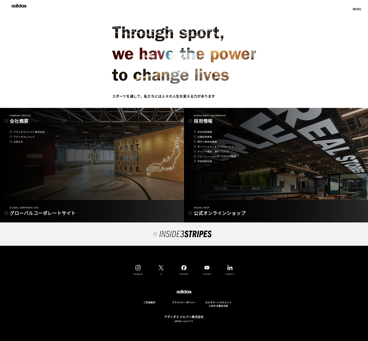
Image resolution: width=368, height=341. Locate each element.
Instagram (137, 274)
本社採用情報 (205, 132)
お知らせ (18, 141)
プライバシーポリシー (184, 302)
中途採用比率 (205, 161)
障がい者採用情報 (207, 141)
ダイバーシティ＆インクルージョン (217, 146)
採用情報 (203, 120)
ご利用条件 (149, 302)
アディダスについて (24, 136)
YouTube (207, 274)
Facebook (184, 274)
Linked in (230, 274)
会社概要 (19, 120)
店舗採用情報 (205, 136)
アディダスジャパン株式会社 (29, 132)
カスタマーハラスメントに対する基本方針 (218, 304)
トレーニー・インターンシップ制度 (217, 156)
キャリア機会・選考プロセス (213, 151)
